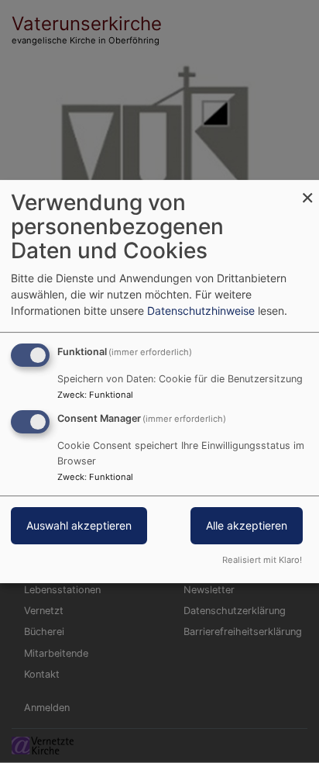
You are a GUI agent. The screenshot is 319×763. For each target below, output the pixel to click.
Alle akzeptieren (246, 525)
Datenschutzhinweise (201, 310)
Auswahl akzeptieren (79, 525)
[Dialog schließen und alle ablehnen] (307, 189)
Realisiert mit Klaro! (262, 559)
